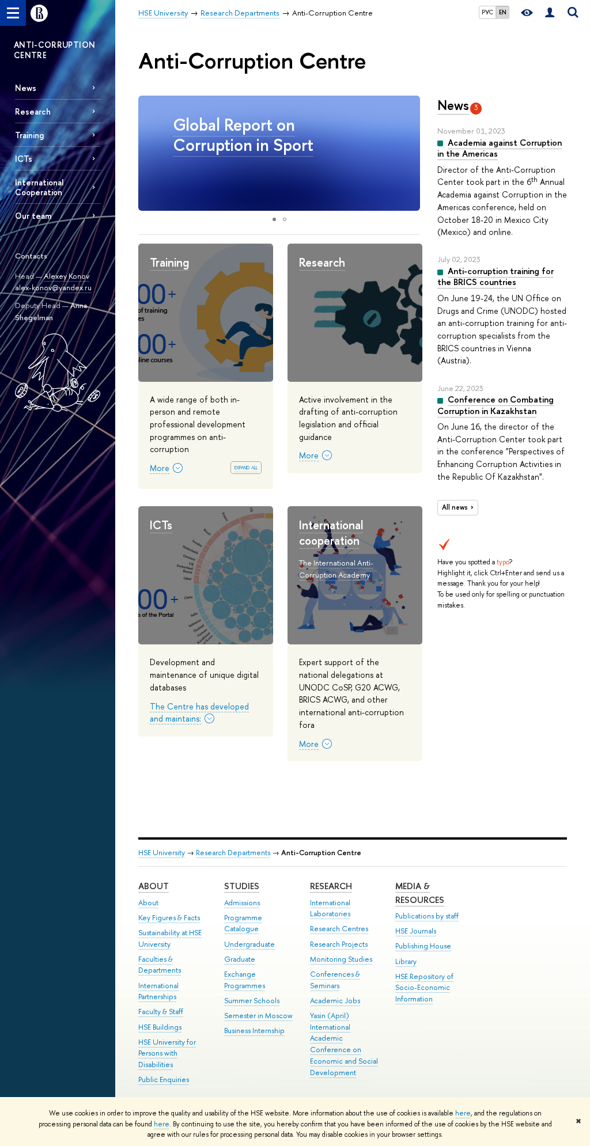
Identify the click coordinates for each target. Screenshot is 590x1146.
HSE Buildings (159, 1027)
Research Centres (339, 929)
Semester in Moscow (258, 1015)
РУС (487, 12)
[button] (409, 153)
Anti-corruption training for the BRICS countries (495, 277)
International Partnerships (158, 991)
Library (406, 961)
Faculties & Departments (159, 965)
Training (29, 135)
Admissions (242, 903)
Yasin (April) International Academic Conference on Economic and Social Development (344, 1044)
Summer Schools (251, 1000)
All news (455, 507)
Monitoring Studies (341, 959)
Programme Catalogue (243, 923)
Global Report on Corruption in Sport (243, 134)
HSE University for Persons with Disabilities (167, 1053)
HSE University (161, 852)
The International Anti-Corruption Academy (336, 568)
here (463, 1113)
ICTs (23, 158)
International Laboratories (330, 908)
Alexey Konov (66, 276)
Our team (33, 215)
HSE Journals (415, 931)
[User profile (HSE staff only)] (549, 13)
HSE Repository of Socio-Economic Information (424, 988)
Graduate (239, 959)
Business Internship (254, 1030)
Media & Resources (419, 893)
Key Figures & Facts (169, 918)
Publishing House (423, 946)
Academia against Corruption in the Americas (499, 148)
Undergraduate (249, 944)
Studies (241, 886)
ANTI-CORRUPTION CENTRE (54, 49)
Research (33, 111)
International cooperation (331, 532)
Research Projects (339, 944)
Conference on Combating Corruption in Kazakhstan (495, 405)
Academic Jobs (335, 1000)
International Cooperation (39, 187)
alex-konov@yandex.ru (53, 287)
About (153, 886)
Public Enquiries (163, 1079)
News (25, 87)
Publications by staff (427, 916)
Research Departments (233, 852)
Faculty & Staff (160, 1011)
